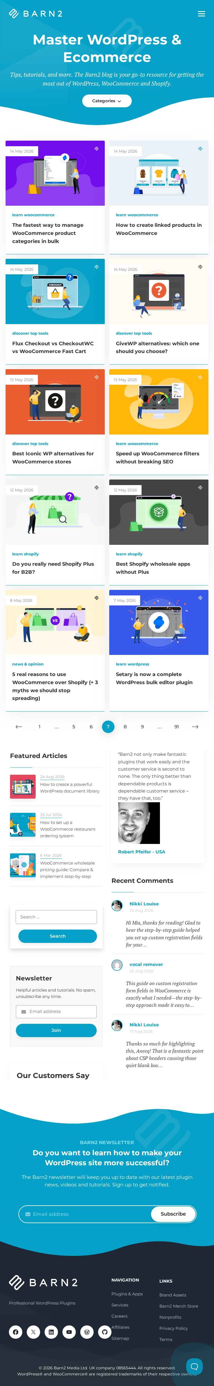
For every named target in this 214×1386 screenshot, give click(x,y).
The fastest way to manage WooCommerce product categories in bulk (47, 233)
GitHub (104, 1332)
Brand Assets (172, 1295)
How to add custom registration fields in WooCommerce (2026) (167, 907)
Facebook (15, 1332)
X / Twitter (33, 1332)
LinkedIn (51, 1332)
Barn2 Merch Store (178, 1306)
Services (119, 1305)
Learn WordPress (132, 664)
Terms (165, 1339)
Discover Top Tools (30, 333)
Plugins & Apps (127, 1293)
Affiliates (120, 1327)
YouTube (69, 1332)
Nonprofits (170, 1317)
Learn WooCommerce (33, 214)
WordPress (87, 1332)
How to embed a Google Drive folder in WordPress (167, 1027)
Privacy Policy (173, 1328)
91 (176, 726)
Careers (119, 1316)
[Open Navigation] (201, 14)
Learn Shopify (25, 554)
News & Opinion (28, 664)
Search (58, 936)
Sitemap (120, 1338)
